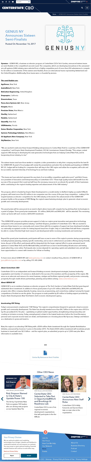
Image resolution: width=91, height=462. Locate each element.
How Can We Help (49, 443)
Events (44, 451)
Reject (12, 455)
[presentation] (0, 399)
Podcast (74, 448)
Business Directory (78, 446)
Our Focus (46, 441)
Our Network (47, 446)
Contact (74, 451)
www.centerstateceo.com (68, 279)
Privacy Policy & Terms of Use (63, 459)
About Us (74, 443)
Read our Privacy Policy (11, 451)
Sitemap (49, 459)
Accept (29, 455)
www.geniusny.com (36, 258)
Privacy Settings (81, 459)
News (54, 14)
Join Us (45, 438)
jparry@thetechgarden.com (11, 260)
